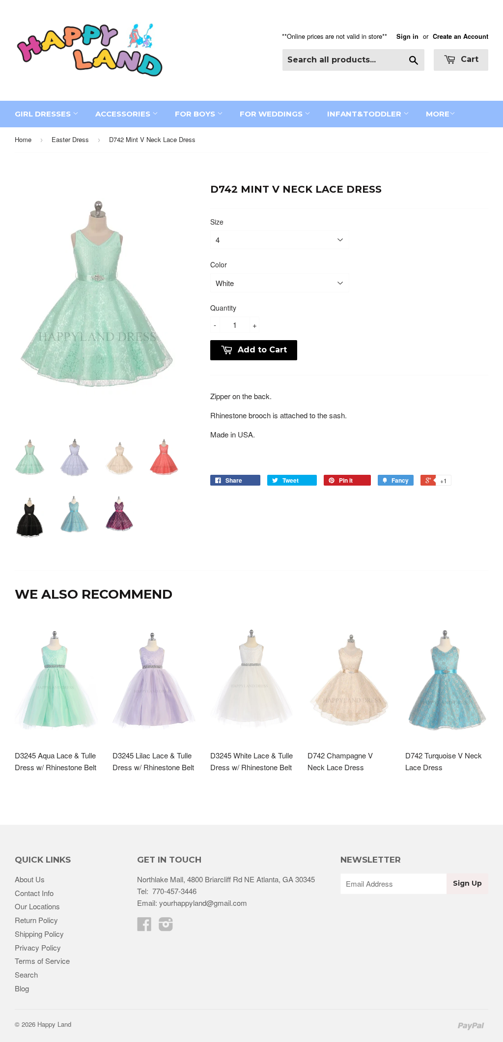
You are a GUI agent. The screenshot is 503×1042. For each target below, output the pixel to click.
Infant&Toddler (365, 113)
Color (218, 264)
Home (23, 139)
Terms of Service (42, 960)
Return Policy (36, 920)
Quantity (223, 308)
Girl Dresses (44, 113)
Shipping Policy (39, 933)
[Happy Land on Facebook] (144, 927)
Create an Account (460, 36)
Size (217, 222)
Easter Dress (70, 139)
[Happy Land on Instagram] (166, 927)
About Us (30, 879)
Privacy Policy (38, 947)
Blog (22, 988)
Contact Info (34, 893)
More (437, 113)
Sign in (407, 36)
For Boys (196, 113)
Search (26, 974)
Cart (468, 59)
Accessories (123, 113)
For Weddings (272, 113)
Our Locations (37, 906)
